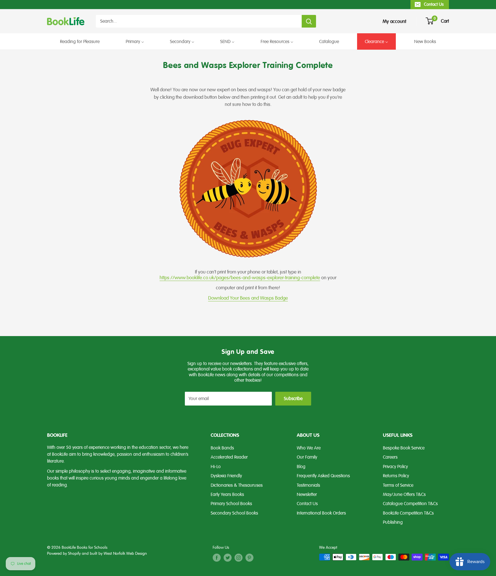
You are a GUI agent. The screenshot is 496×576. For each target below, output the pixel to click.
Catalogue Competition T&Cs (410, 504)
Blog (301, 467)
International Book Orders (321, 513)
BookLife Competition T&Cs (408, 513)
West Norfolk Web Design (125, 553)
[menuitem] (79, 41)
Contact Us (434, 4)
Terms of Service (398, 485)
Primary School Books (231, 504)
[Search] (309, 21)
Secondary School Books (234, 513)
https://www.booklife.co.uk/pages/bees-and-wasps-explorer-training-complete (240, 278)
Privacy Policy (395, 467)
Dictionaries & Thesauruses (237, 485)
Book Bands (222, 448)
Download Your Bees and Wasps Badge (248, 298)
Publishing (393, 522)
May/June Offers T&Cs (404, 494)
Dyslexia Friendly (226, 476)
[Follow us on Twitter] (228, 558)
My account (394, 21)
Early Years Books (227, 494)
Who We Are (309, 448)
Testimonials (308, 485)
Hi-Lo (216, 467)
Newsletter (307, 494)
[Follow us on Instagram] (239, 558)
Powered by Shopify (64, 553)
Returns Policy (396, 476)
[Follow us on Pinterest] (249, 558)
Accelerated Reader (229, 457)
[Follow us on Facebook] (217, 558)
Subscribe (293, 399)
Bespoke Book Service (404, 448)
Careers (390, 457)
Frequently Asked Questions (323, 476)
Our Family (307, 457)
